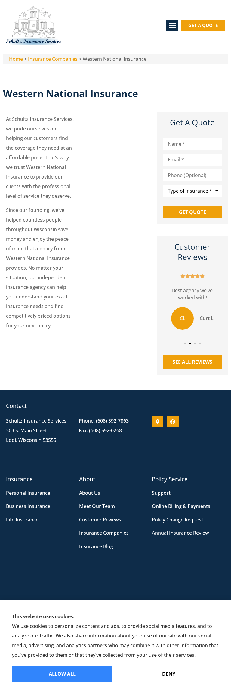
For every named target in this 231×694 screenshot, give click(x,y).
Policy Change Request (177, 519)
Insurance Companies (53, 59)
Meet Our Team (97, 506)
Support (161, 493)
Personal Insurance (28, 493)
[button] (172, 25)
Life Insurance (22, 519)
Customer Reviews (100, 519)
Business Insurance (28, 506)
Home (16, 59)
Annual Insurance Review (180, 533)
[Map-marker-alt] (157, 421)
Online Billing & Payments (181, 506)
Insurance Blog (96, 546)
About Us (89, 493)
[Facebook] (172, 421)
